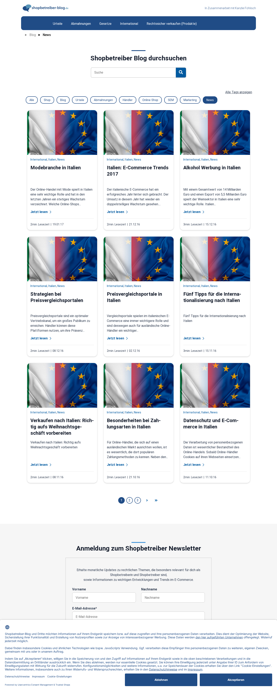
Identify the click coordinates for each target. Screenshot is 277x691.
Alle (31, 100)
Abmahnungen (103, 100)
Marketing (190, 100)
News (47, 35)
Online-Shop (150, 100)
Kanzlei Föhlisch (245, 8)
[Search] (181, 72)
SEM (171, 100)
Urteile (80, 100)
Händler (128, 100)
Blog (32, 35)
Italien (52, 159)
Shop (47, 100)
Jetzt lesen (39, 212)
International (38, 159)
